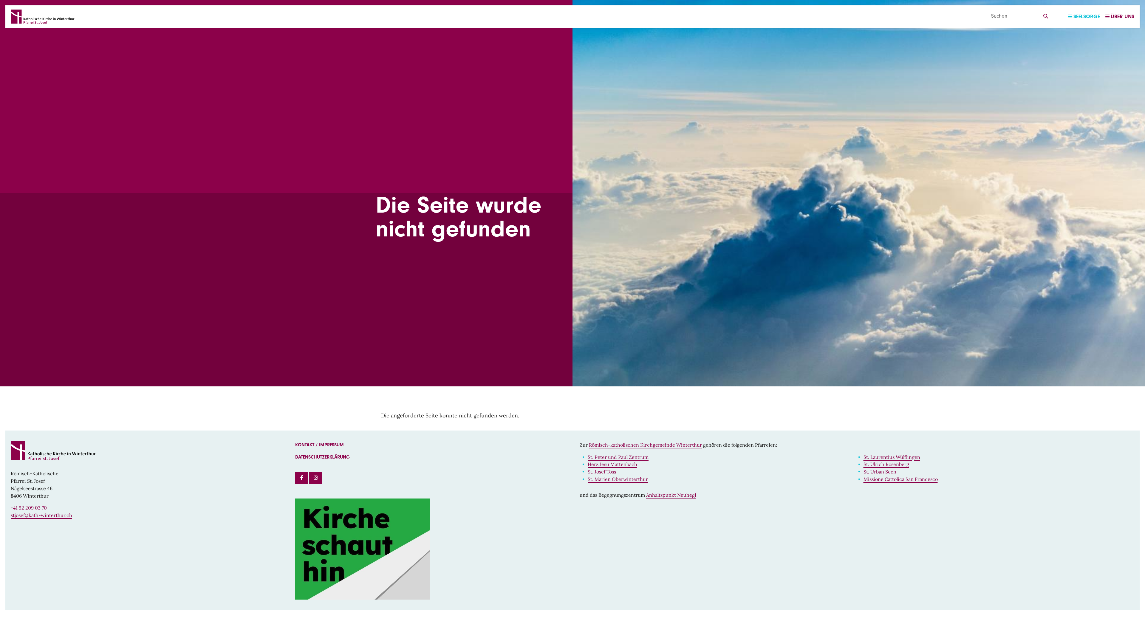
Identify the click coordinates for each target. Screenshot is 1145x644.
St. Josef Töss (602, 472)
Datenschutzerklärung (322, 457)
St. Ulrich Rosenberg (886, 464)
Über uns (1122, 16)
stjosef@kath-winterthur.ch (41, 515)
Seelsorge (1086, 16)
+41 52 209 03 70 (29, 508)
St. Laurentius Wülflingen (892, 457)
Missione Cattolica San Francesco (901, 479)
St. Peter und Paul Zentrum (618, 457)
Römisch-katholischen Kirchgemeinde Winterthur (645, 445)
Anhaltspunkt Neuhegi (671, 495)
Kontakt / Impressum (319, 445)
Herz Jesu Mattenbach (612, 464)
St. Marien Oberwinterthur (618, 479)
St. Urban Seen (880, 472)
